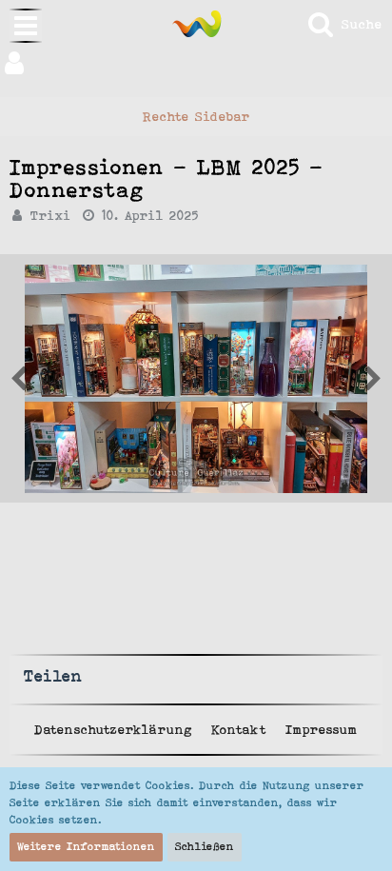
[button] (196, 63)
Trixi (50, 215)
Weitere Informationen (86, 846)
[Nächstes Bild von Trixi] (19, 379)
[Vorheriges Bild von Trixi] (373, 379)
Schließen (204, 846)
